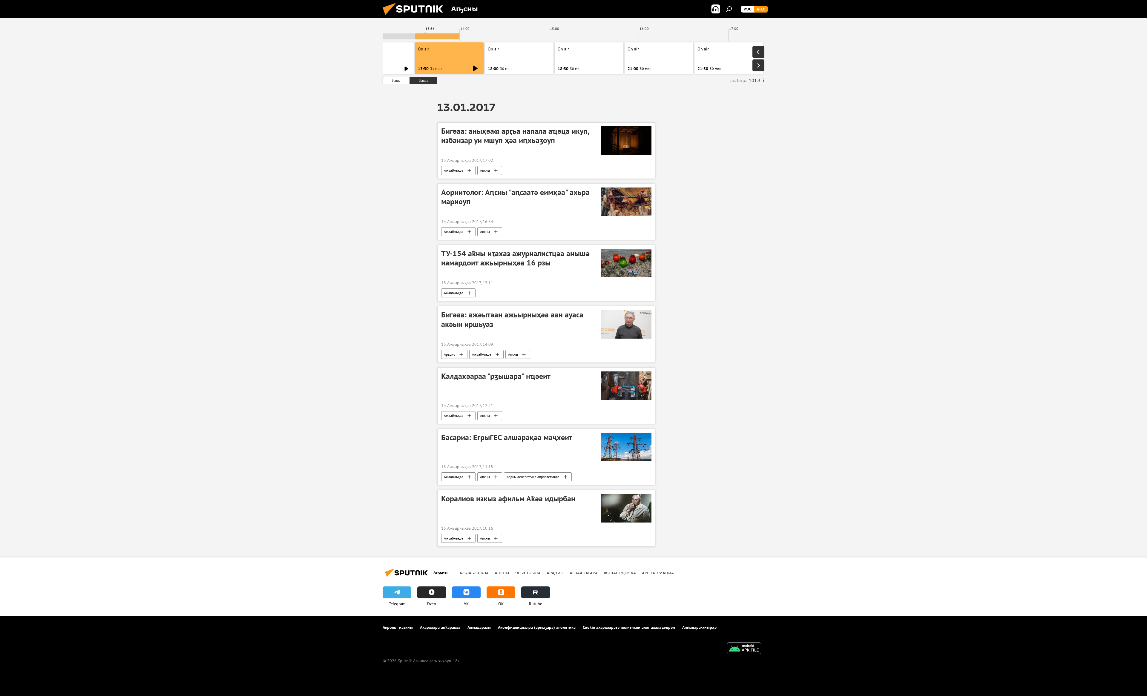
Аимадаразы (479, 627)
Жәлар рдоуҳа (620, 572)
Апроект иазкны (398, 627)
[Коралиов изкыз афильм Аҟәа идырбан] (626, 508)
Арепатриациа (658, 572)
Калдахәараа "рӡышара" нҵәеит (496, 376)
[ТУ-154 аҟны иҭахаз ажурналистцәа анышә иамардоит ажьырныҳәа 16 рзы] (626, 263)
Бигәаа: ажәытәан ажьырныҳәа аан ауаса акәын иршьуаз (512, 319)
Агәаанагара (584, 572)
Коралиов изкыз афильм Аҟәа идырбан (508, 498)
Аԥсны (485, 170)
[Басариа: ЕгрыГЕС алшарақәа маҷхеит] (626, 447)
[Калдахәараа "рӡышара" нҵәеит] (626, 385)
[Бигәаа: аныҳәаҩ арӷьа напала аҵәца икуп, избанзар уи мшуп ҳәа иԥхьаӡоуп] (626, 140)
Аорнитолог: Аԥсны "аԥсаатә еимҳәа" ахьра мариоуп (515, 197)
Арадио (449, 354)
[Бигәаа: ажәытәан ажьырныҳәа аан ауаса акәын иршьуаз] (626, 324)
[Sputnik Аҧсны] (415, 16)
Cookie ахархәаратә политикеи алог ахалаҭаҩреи (629, 627)
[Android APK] (744, 649)
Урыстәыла (528, 572)
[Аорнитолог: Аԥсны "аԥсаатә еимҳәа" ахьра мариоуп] (626, 202)
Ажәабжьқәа (453, 170)
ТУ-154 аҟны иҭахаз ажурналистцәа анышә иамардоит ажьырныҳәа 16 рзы (515, 258)
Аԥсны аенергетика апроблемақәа (533, 476)
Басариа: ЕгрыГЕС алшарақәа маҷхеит (506, 437)
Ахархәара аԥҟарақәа (440, 627)
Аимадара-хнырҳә (699, 627)
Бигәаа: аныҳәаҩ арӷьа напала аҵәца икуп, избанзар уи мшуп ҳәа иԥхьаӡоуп (515, 135)
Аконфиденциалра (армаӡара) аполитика (537, 627)
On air (423, 49)
